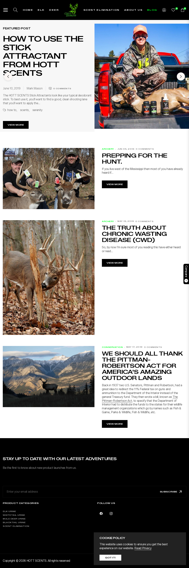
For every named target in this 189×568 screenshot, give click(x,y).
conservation (112, 347)
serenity (37, 110)
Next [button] (181, 76)
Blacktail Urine (14, 522)
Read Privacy (142, 548)
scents (24, 110)
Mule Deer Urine (14, 519)
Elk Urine (9, 511)
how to (11, 110)
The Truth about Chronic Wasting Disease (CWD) (134, 233)
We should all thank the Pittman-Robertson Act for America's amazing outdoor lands (142, 365)
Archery (108, 149)
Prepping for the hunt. (134, 158)
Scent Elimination (16, 526)
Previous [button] (8, 76)
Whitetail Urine (14, 515)
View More (16, 124)
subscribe (168, 491)
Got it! (110, 557)
